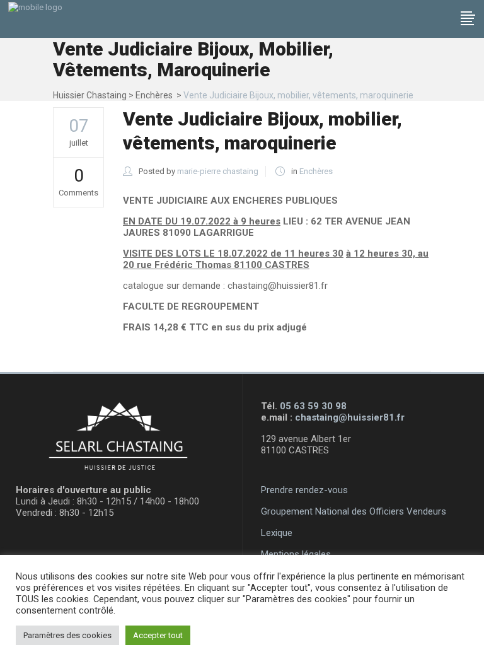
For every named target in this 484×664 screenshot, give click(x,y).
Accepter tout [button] (158, 635)
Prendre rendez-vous (304, 490)
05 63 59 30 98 (313, 406)
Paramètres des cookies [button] (67, 635)
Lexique (276, 533)
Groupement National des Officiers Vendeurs (353, 511)
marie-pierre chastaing (217, 171)
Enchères (154, 95)
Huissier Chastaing (90, 95)
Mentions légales (296, 554)
